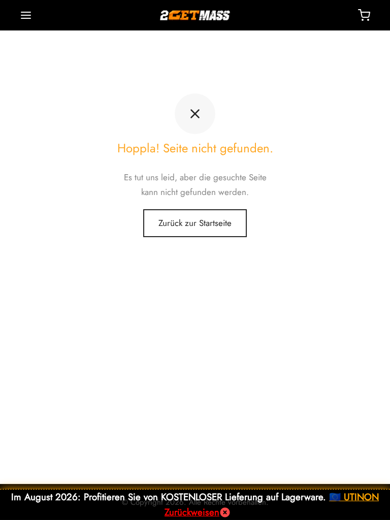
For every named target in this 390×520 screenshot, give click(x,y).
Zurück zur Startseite (195, 223)
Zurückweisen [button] (192, 512)
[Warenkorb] (364, 15)
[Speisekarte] (26, 15)
